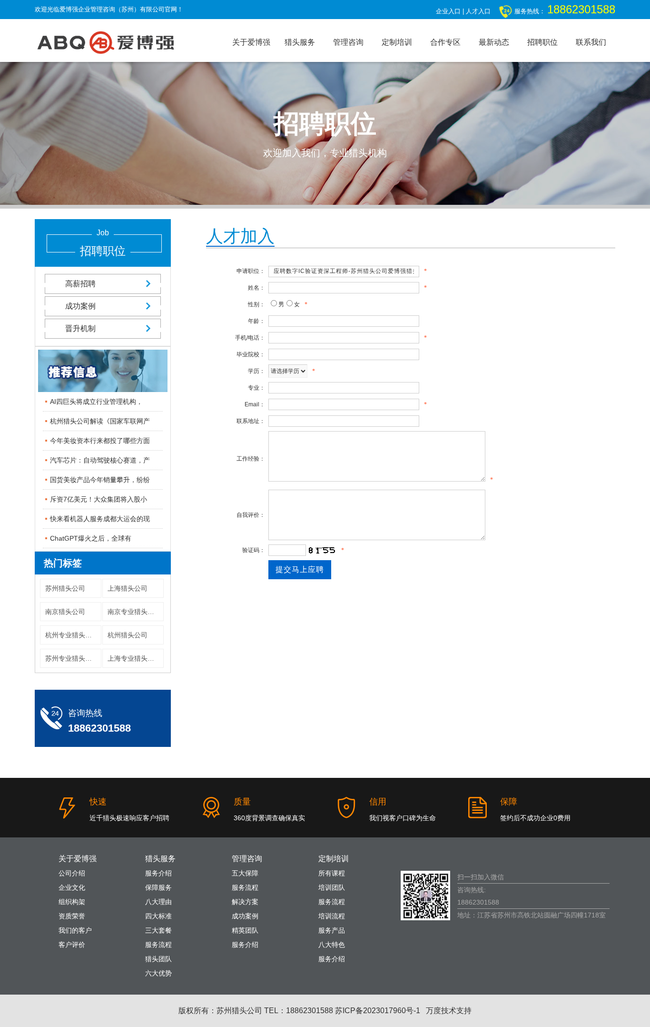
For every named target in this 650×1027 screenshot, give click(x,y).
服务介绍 (158, 873)
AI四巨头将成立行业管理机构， (96, 401)
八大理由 (158, 902)
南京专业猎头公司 (134, 611)
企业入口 (448, 11)
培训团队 (331, 887)
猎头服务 (300, 42)
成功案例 (80, 306)
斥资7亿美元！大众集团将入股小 (98, 499)
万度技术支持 (449, 1011)
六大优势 (158, 973)
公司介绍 (72, 873)
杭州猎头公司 (128, 635)
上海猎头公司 (128, 588)
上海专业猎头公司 (134, 658)
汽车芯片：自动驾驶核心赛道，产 (100, 460)
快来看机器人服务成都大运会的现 (100, 519)
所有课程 (331, 873)
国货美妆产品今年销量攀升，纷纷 (100, 479)
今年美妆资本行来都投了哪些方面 (100, 440)
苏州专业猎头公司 (71, 658)
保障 (508, 801)
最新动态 (494, 42)
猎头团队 (158, 959)
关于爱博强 (251, 42)
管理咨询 (348, 42)
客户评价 (72, 944)
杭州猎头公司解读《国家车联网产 (100, 421)
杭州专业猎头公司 (71, 635)
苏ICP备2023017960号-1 (377, 1011)
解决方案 (245, 902)
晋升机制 (80, 328)
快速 (98, 801)
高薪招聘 (80, 284)
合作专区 (445, 42)
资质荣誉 (72, 916)
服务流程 (158, 944)
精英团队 (245, 930)
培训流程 (331, 916)
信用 (377, 801)
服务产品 (331, 930)
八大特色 (331, 944)
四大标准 (158, 916)
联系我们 (591, 42)
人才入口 (478, 11)
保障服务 (158, 887)
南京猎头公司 (65, 611)
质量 (242, 801)
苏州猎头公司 (65, 588)
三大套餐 (158, 930)
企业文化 (72, 887)
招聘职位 (542, 42)
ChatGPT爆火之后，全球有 (90, 538)
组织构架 (72, 902)
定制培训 (397, 42)
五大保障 (245, 873)
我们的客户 (75, 930)
